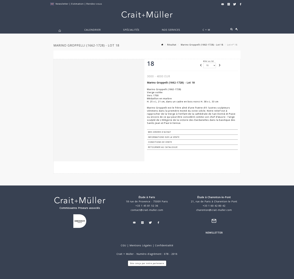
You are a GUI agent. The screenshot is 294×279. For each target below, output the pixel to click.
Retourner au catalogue (163, 147)
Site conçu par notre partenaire (147, 263)
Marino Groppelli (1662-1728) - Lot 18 (201, 44)
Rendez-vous (94, 3)
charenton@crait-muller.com (214, 210)
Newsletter (62, 3)
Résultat (171, 44)
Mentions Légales (140, 245)
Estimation (77, 3)
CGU (123, 245)
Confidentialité (163, 245)
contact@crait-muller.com (147, 210)
